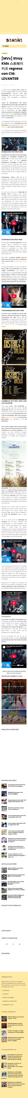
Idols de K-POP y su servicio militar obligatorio (15, 868)
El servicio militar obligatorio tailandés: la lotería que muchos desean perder (16, 896)
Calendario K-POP (8, 1005)
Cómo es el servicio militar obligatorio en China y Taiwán (16, 889)
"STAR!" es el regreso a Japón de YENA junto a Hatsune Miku (16, 1031)
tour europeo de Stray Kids (9, 325)
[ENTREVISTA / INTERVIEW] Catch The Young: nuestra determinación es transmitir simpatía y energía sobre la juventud (12, 1075)
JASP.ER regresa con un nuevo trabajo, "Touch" (16, 1017)
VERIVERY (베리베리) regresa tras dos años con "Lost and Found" (15, 1025)
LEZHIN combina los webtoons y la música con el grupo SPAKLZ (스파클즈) (16, 1039)
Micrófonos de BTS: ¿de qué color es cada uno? (16, 808)
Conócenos (6, 990)
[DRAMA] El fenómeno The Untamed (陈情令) (15, 793)
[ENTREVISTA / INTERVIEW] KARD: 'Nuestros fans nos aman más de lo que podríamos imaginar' (16, 1085)
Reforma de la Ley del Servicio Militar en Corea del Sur (16, 875)
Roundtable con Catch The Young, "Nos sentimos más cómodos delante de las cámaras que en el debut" (15, 1057)
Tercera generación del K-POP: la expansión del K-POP (17, 816)
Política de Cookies (8, 997)
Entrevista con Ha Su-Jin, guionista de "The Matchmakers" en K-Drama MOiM (15, 1066)
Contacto (5, 994)
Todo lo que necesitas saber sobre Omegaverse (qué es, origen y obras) (16, 832)
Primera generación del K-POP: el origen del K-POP (17, 824)
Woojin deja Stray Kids (11, 417)
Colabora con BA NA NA (10, 1001)
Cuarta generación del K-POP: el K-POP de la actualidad (16, 785)
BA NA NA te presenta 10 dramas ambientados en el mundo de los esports (17, 840)
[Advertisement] (14, 17)
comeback (4, 53)
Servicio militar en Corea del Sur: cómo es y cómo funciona (16, 883)
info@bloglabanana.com (8, 32)
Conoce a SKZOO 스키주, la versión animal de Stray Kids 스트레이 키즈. (17, 855)
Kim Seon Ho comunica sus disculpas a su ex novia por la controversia (16, 848)
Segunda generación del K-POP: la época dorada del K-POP (17, 800)
